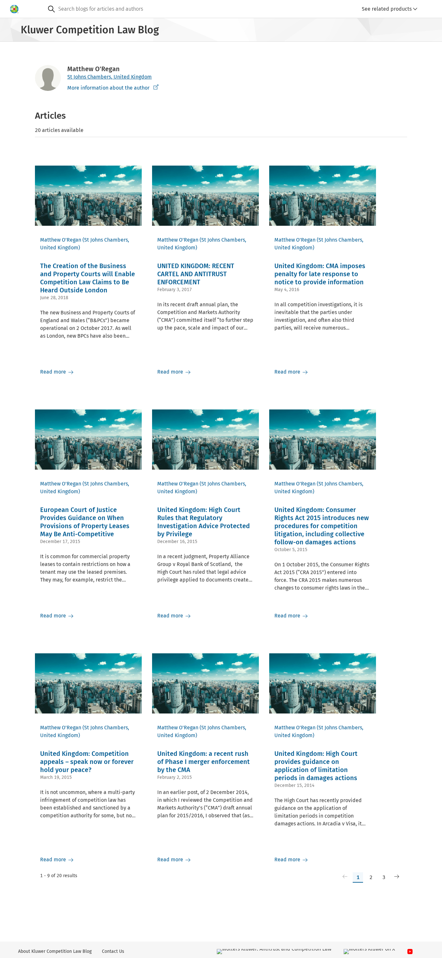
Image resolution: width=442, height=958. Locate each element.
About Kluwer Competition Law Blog (55, 951)
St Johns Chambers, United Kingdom (109, 77)
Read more (53, 372)
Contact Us (113, 951)
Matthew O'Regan (60, 240)
